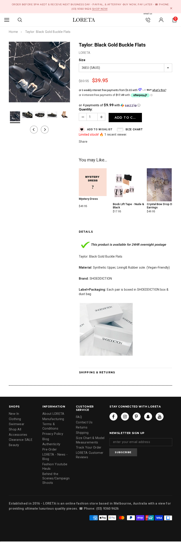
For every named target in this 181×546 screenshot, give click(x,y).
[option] (39, 73)
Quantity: (85, 109)
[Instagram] (125, 417)
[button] (125, 105)
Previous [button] (34, 129)
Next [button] (45, 129)
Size (82, 60)
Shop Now (99, 8)
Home (13, 32)
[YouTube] (160, 417)
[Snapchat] (148, 417)
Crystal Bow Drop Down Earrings (162, 205)
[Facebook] (113, 417)
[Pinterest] (137, 417)
